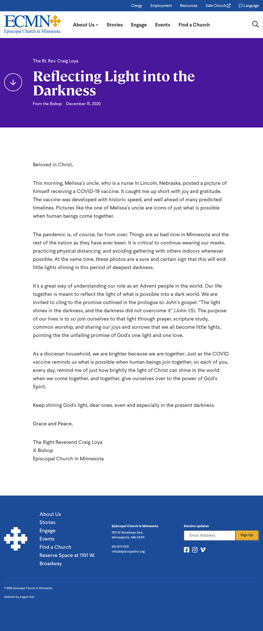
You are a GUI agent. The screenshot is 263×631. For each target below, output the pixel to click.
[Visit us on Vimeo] (202, 550)
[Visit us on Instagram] (195, 550)
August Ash (27, 597)
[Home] (32, 24)
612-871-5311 (120, 546)
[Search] (255, 25)
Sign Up (247, 535)
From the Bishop (47, 103)
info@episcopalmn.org (128, 551)
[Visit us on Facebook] (186, 550)
